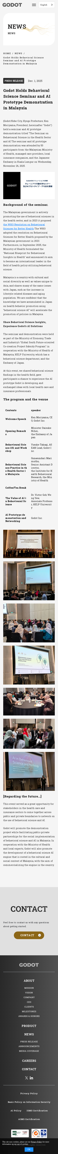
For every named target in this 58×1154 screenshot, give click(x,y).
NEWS (18, 53)
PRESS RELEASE (14, 80)
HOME (7, 53)
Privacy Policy (36, 1142)
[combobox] (47, 5)
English (43, 5)
